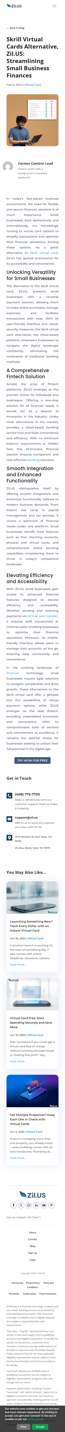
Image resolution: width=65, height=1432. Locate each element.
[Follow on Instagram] (29, 1205)
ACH (30, 616)
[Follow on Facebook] (13, 1205)
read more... (18, 964)
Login (32, 1260)
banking (33, 460)
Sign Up (32, 1253)
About (32, 1232)
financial (12, 673)
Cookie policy (29, 1293)
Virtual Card (33, 84)
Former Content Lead (35, 163)
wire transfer (48, 616)
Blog (32, 1246)
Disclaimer (14, 1293)
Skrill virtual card (44, 253)
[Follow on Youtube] (44, 1205)
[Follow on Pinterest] (51, 1205)
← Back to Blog (15, 28)
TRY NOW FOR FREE (32, 760)
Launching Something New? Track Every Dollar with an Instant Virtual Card (31, 926)
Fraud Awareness (47, 1293)
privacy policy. (35, 1419)
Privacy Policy (32, 1282)
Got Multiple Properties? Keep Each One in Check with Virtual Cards (32, 1119)
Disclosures (17, 1282)
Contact (32, 1239)
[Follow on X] (21, 1205)
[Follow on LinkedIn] (36, 1205)
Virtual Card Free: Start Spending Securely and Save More (31, 1022)
